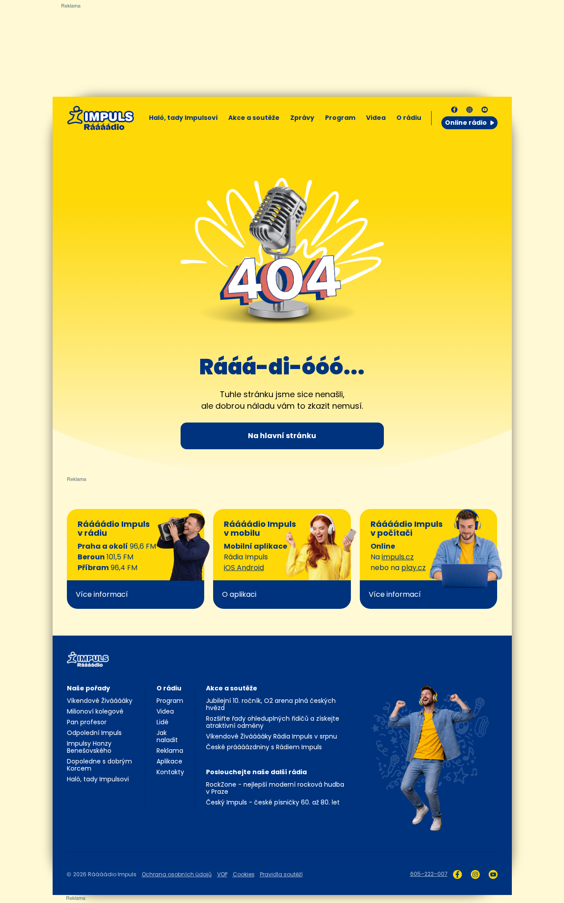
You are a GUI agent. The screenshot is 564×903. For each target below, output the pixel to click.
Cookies (244, 874)
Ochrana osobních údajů (177, 874)
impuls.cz (398, 557)
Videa (376, 117)
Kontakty (170, 772)
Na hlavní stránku (282, 436)
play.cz (413, 567)
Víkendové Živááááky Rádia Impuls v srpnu (271, 736)
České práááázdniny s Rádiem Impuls (264, 747)
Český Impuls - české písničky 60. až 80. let (273, 802)
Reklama (169, 750)
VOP (222, 874)
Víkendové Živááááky (99, 700)
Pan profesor (87, 722)
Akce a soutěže (254, 117)
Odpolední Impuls (94, 732)
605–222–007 (429, 874)
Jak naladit (167, 736)
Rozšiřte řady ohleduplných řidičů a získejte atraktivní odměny (272, 722)
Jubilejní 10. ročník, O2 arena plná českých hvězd (271, 704)
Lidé (162, 722)
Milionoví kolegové (95, 711)
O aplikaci (239, 594)
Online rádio (466, 122)
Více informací (102, 594)
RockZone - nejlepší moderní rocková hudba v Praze (275, 788)
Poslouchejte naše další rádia (256, 772)
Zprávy (302, 117)
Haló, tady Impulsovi (183, 117)
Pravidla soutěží (281, 874)
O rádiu (168, 688)
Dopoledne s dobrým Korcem (99, 765)
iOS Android (244, 567)
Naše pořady (88, 688)
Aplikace (169, 761)
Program (340, 117)
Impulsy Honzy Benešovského (89, 747)
